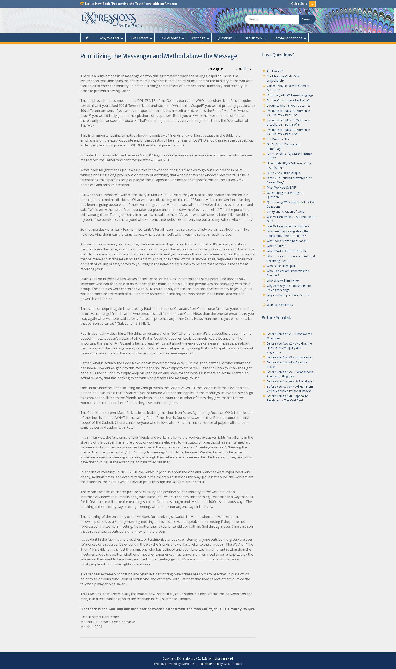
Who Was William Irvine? (283, 280)
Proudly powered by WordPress (175, 664)
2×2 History (253, 38)
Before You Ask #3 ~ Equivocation (289, 357)
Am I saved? (275, 71)
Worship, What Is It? (280, 305)
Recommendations (287, 38)
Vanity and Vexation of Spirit (285, 212)
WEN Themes (233, 664)
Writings (198, 38)
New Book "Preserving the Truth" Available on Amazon (136, 4)
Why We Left (109, 38)
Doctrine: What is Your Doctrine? (288, 105)
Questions (225, 38)
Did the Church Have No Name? (288, 100)
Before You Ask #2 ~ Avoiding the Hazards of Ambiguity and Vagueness (289, 347)
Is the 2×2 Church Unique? (284, 173)
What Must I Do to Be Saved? (286, 251)
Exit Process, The (278, 139)
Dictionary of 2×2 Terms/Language (290, 95)
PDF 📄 (241, 69)
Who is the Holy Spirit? (281, 266)
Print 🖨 (213, 69)
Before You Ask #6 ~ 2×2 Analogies (290, 381)
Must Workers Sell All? (281, 187)
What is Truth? (276, 246)
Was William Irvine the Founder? (288, 226)
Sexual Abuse (170, 38)
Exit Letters (139, 38)
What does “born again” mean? (287, 241)
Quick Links (299, 4)
